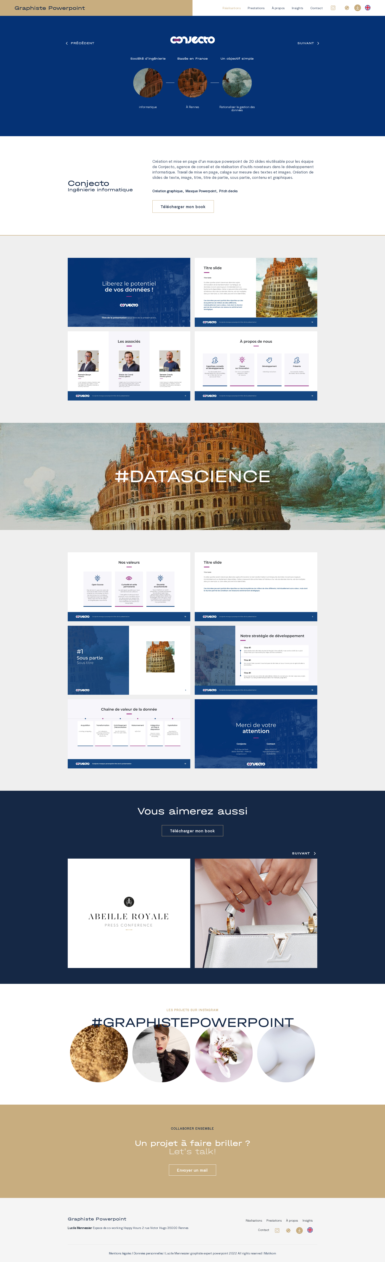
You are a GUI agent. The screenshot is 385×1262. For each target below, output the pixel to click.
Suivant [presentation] (301, 853)
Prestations (256, 8)
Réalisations (232, 8)
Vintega (256, 914)
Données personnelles (148, 1253)
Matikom (270, 1253)
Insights (297, 8)
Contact (316, 8)
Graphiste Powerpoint (49, 8)
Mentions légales (120, 1253)
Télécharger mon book (183, 206)
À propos (278, 8)
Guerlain (129, 914)
